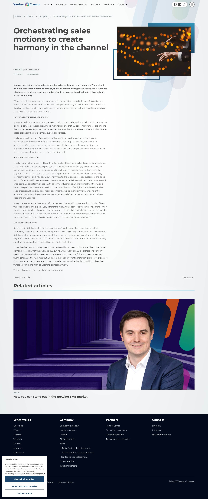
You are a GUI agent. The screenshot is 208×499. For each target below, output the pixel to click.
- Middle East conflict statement (75, 448)
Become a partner (115, 434)
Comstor (17, 434)
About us (17, 448)
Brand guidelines (66, 482)
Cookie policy (38, 474)
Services (17, 443)
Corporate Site (67, 461)
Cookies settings (24, 493)
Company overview (69, 426)
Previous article (22, 277)
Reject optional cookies (24, 486)
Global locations (67, 439)
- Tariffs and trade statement (74, 457)
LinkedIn (156, 426)
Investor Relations (68, 466)
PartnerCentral (113, 426)
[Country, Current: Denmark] (179, 4)
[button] (175, 4)
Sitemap (50, 482)
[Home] (26, 4)
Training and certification (118, 439)
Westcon (17, 430)
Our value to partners (116, 430)
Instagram (157, 430)
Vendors (17, 439)
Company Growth (31, 70)
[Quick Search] (184, 4)
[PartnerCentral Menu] (192, 4)
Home (18, 17)
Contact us (18, 452)
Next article (187, 277)
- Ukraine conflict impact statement (77, 452)
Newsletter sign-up (161, 434)
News (30, 17)
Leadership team (68, 430)
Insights (43, 17)
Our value (18, 426)
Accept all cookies (24, 479)
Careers (63, 434)
